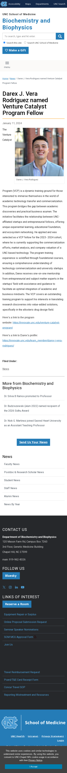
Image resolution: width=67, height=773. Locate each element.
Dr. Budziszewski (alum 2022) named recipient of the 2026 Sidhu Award (32, 408)
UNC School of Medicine (19, 14)
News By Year (12, 504)
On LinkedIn (16, 587)
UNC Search (59, 3)
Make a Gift (17, 50)
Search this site (14, 42)
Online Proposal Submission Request (25, 622)
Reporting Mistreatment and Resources (26, 694)
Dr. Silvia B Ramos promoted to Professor (28, 396)
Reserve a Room (17, 604)
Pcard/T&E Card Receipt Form (21, 679)
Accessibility (14, 3)
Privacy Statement (53, 736)
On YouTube (22, 587)
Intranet (33, 736)
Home (5, 78)
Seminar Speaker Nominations (21, 629)
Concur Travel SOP (14, 687)
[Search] (60, 36)
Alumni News (11, 496)
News (12, 78)
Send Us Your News (33, 442)
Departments (42, 3)
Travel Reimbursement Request (22, 672)
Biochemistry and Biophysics (26, 24)
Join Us (8, 644)
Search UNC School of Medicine (42, 42)
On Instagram (10, 587)
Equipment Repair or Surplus (20, 614)
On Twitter (4, 587)
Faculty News (12, 464)
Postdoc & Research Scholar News (24, 472)
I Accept (33, 766)
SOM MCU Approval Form (18, 637)
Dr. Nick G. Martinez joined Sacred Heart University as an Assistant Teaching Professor (32, 423)
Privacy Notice (35, 760)
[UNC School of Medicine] (33, 722)
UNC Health (18, 736)
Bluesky (11, 576)
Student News (12, 480)
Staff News (10, 488)
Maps (28, 3)
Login (60, 740)
